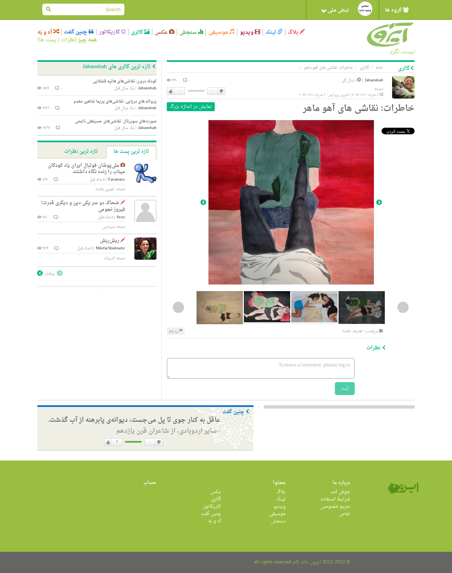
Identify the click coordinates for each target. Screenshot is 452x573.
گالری (137, 32)
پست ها (48, 40)
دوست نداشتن (221, 91)
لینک (271, 32)
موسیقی (218, 32)
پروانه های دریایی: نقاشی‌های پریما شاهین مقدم (115, 101)
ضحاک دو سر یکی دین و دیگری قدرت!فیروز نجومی (83, 206)
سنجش (189, 32)
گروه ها (394, 10)
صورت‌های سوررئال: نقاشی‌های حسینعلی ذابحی (116, 121)
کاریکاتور (110, 32)
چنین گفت (76, 32)
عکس (162, 32)
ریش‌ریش (109, 240)
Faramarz (116, 179)
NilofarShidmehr (110, 248)
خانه (379, 67)
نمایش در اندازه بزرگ (191, 106)
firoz (121, 217)
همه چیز (87, 40)
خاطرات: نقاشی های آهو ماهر (328, 67)
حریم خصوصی (335, 506)
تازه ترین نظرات (81, 151)
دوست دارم (170, 91)
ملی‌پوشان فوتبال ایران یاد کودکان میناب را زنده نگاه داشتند (86, 169)
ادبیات (109, 258)
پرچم (174, 331)
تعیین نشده (104, 189)
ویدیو (247, 32)
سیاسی (108, 227)
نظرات (68, 40)
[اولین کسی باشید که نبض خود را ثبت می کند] (365, 8)
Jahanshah (374, 80)
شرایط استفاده (335, 499)
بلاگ (293, 32)
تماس (344, 513)
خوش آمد (340, 492)
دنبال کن (349, 80)
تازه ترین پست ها (131, 151)
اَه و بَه (45, 32)
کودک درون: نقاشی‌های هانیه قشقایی (125, 81)
